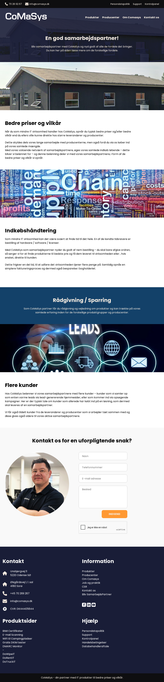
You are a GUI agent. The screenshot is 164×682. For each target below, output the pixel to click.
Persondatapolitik (120, 4)
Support (137, 4)
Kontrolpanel (152, 4)
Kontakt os (151, 17)
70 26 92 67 (15, 4)
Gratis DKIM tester (14, 642)
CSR (84, 587)
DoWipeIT (9, 654)
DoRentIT (8, 658)
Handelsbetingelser (94, 642)
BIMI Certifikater (13, 631)
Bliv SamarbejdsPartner (97, 594)
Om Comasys (132, 17)
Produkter (92, 17)
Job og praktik (91, 583)
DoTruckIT (9, 662)
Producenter (110, 17)
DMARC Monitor (12, 646)
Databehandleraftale (95, 646)
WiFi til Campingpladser (17, 638)
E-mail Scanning (13, 635)
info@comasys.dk (39, 4)
